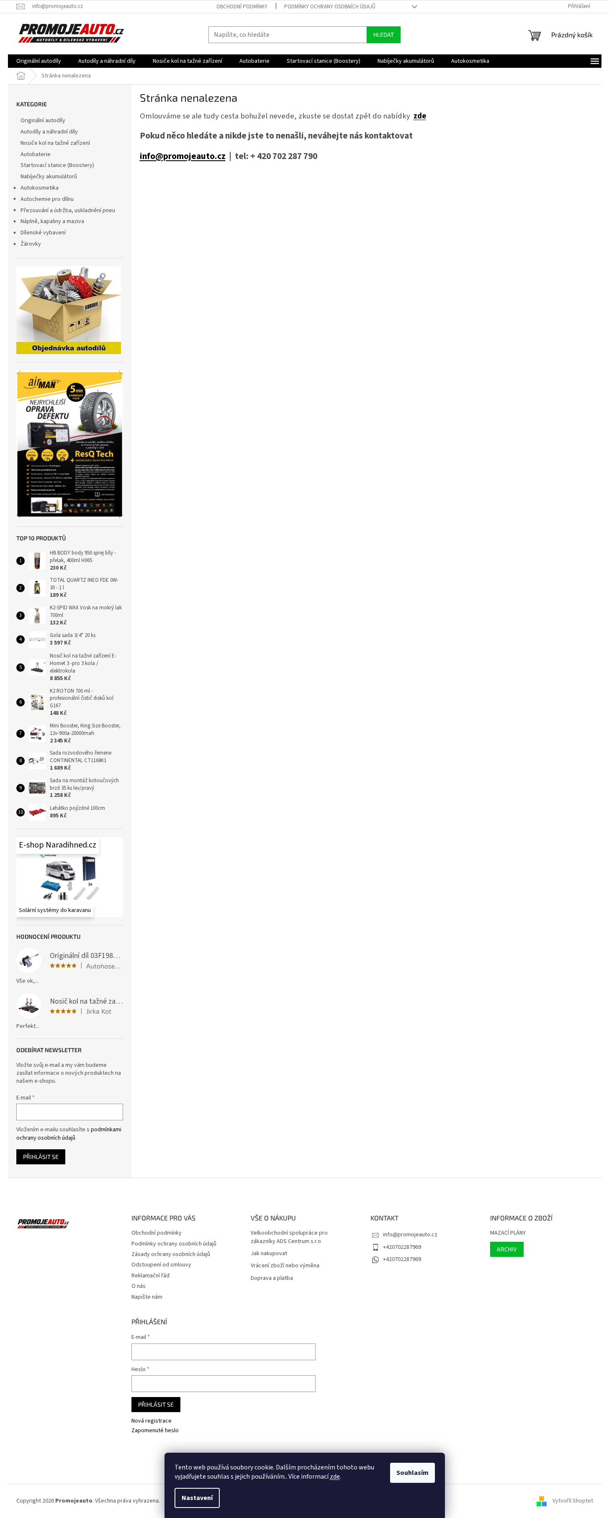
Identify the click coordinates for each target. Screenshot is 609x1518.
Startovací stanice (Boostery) (57, 165)
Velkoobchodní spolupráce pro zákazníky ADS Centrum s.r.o (289, 1237)
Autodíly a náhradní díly (49, 132)
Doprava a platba (272, 1278)
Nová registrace (151, 1421)
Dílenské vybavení (43, 233)
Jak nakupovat (269, 1254)
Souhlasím (412, 1472)
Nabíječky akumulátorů (49, 176)
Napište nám (146, 1297)
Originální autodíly (43, 120)
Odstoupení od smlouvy (161, 1265)
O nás (138, 1286)
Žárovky (31, 244)
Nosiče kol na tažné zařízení (55, 143)
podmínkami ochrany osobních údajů (68, 1133)
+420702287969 (402, 1247)
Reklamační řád (150, 1275)
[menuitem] (38, 61)
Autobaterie (36, 154)
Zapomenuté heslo (155, 1431)
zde (335, 1476)
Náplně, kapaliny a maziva (52, 221)
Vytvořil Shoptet (572, 1501)
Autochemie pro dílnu (47, 199)
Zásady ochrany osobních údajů (170, 1254)
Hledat (383, 34)
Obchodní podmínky (241, 6)
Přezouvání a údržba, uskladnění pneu (68, 210)
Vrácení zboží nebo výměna (285, 1266)
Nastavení (197, 1498)
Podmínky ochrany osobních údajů (329, 6)
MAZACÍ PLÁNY (508, 1233)
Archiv (507, 1249)
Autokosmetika (40, 188)
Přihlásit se (41, 1156)
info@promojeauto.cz (183, 156)
